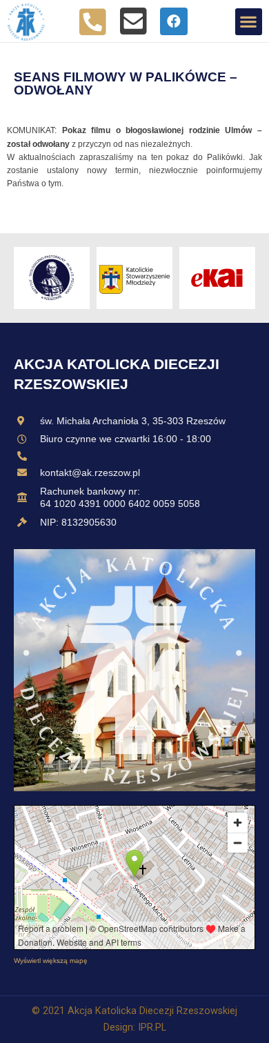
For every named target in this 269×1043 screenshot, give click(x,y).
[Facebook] (174, 21)
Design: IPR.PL (134, 1027)
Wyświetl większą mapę (51, 960)
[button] (248, 21)
